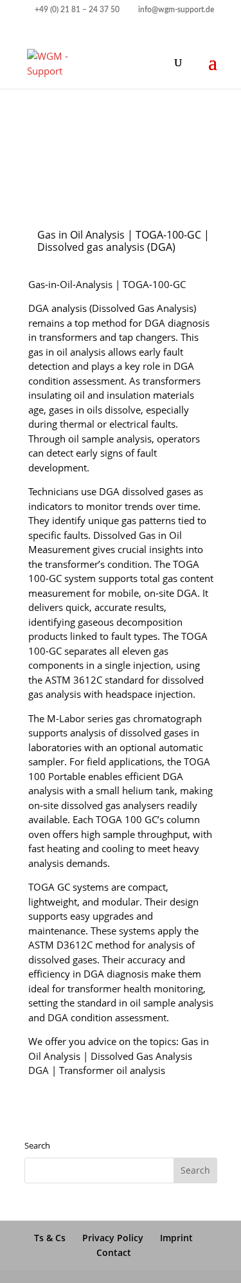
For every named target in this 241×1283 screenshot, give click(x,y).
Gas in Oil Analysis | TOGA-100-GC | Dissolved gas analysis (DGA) (123, 241)
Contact (113, 1252)
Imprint (176, 1238)
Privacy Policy (112, 1238)
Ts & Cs (50, 1238)
